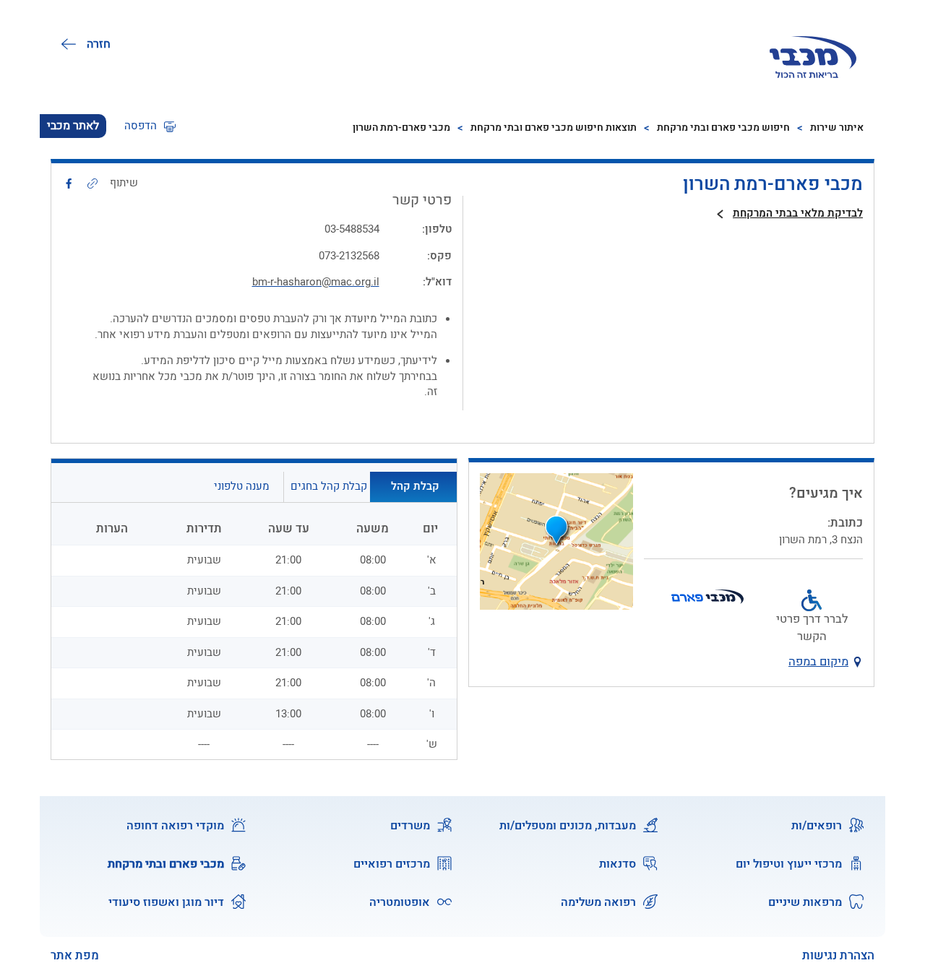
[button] (150, 126)
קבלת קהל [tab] (415, 486)
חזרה (99, 44)
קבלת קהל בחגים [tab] (329, 486)
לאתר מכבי (73, 125)
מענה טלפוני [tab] (242, 486)
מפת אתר (75, 956)
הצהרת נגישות (838, 955)
